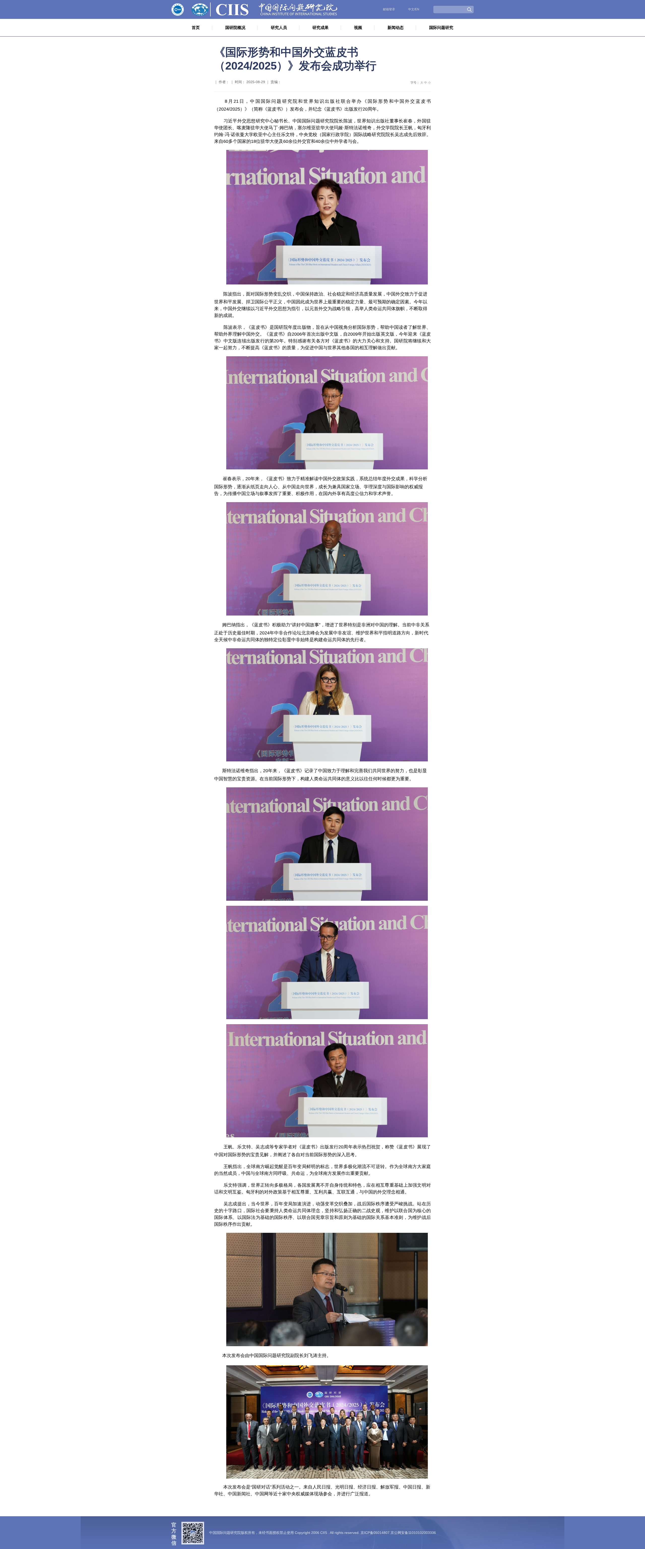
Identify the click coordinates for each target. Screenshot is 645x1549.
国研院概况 (235, 27)
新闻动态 (396, 27)
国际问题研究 (441, 27)
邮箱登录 (389, 9)
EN (417, 9)
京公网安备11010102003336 (413, 1533)
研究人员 (279, 27)
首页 (196, 27)
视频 (358, 27)
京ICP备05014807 (375, 1533)
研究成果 (320, 27)
